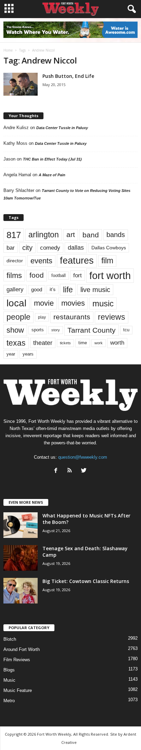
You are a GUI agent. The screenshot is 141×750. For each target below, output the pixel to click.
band (90, 235)
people (18, 317)
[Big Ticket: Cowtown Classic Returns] (20, 590)
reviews (111, 316)
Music (9, 680)
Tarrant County (91, 330)
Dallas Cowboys (108, 247)
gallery (15, 289)
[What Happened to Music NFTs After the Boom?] (20, 525)
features (77, 260)
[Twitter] (84, 471)
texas (16, 342)
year (11, 354)
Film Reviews (16, 659)
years (28, 354)
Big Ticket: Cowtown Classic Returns (85, 581)
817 (14, 235)
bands (115, 234)
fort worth (110, 275)
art (70, 235)
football (58, 275)
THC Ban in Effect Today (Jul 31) (52, 159)
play (42, 317)
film (107, 260)
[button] (130, 9)
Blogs (9, 669)
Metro (9, 700)
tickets (65, 343)
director (15, 260)
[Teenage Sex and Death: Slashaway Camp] (20, 558)
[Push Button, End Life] (20, 84)
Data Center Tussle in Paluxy (62, 128)
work (98, 343)
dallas (76, 247)
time (82, 342)
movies (73, 303)
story (55, 330)
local (16, 303)
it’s (52, 289)
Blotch (9, 639)
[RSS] (71, 471)
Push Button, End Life (68, 76)
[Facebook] (57, 471)
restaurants (71, 317)
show (15, 330)
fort (77, 275)
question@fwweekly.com (82, 457)
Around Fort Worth (21, 649)
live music (95, 289)
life (68, 289)
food (36, 275)
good (36, 289)
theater (42, 342)
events (41, 260)
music (103, 303)
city (27, 247)
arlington (43, 234)
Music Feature (17, 690)
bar (11, 248)
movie (44, 303)
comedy (50, 247)
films (14, 275)
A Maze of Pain (52, 175)
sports (37, 330)
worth (117, 342)
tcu (126, 329)
